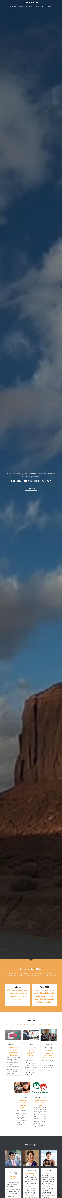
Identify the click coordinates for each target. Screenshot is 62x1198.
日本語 (49, 6)
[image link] (13, 1035)
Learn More (31, 488)
